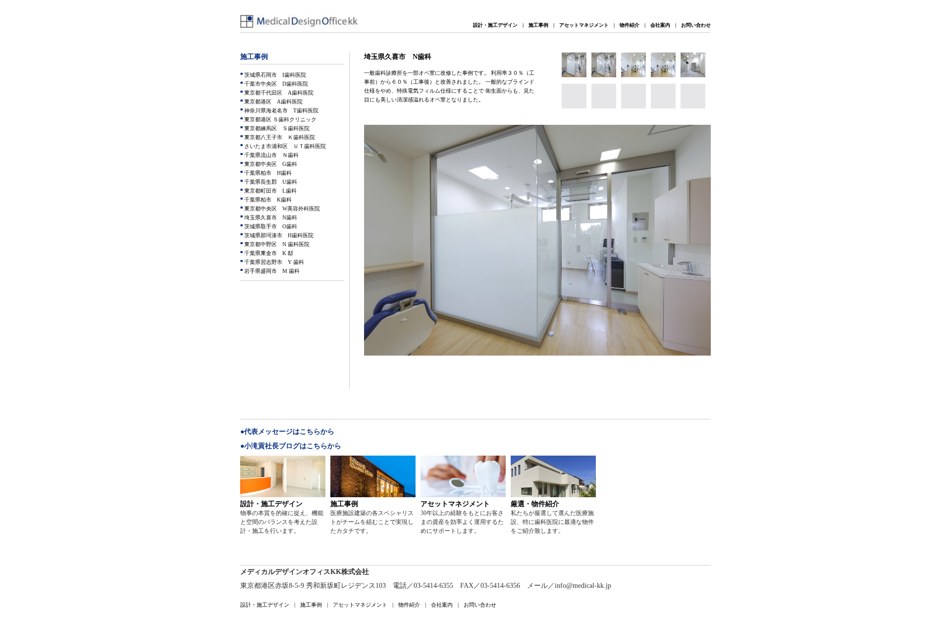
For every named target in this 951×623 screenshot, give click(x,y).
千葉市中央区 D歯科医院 (275, 84)
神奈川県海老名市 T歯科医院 (280, 110)
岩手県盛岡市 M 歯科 (271, 271)
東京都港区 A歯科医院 (273, 101)
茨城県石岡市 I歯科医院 (274, 75)
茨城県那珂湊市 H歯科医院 (278, 235)
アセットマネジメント (584, 25)
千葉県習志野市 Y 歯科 (273, 262)
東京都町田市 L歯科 (270, 191)
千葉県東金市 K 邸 (268, 253)
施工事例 (538, 25)
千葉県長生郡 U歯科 (270, 182)
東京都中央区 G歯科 (270, 164)
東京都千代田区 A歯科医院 (278, 93)
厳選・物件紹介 (535, 504)
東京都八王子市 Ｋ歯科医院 (279, 137)
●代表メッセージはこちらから (287, 431)
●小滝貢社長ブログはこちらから (290, 446)
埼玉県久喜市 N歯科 (270, 217)
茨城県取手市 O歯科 (270, 226)
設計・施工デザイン (495, 25)
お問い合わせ (696, 25)
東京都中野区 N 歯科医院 (276, 244)
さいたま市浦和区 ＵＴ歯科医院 (284, 146)
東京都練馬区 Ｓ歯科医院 (276, 128)
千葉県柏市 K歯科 (267, 200)
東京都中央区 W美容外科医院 (281, 208)
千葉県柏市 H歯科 (267, 173)
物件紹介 (629, 25)
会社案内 (660, 25)
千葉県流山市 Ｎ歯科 (271, 155)
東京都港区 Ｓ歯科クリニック (280, 119)
